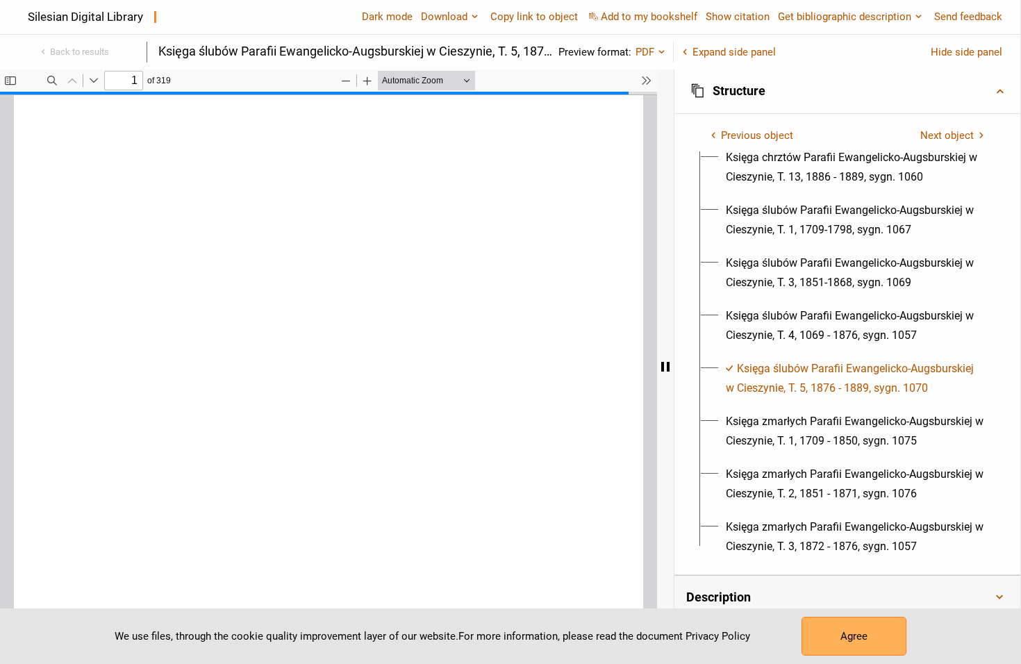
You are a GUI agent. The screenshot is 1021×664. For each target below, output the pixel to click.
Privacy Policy (718, 636)
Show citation (738, 16)
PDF (645, 52)
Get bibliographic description (844, 16)
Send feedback (968, 16)
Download (444, 16)
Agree (854, 636)
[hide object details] (665, 366)
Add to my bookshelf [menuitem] (649, 16)
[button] (847, 91)
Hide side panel (966, 52)
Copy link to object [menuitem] (534, 16)
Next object (947, 135)
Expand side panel (734, 52)
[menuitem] (855, 167)
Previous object (757, 135)
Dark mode (387, 16)
